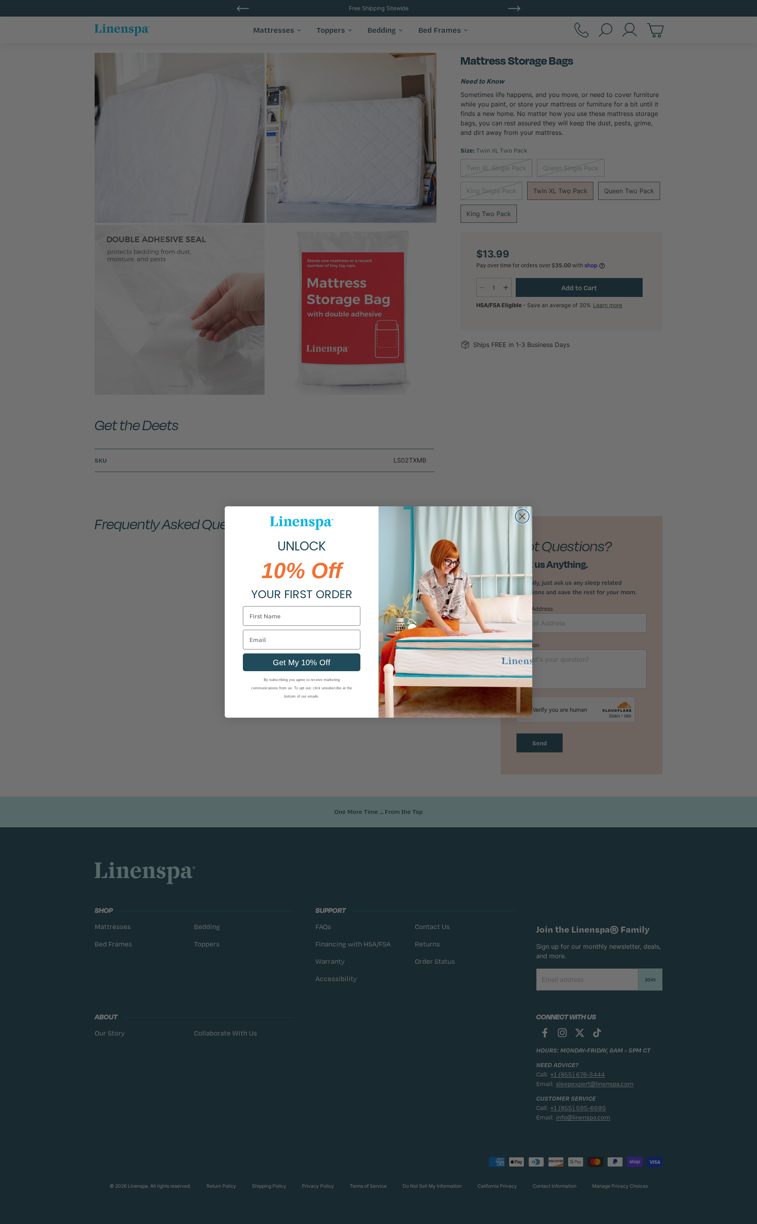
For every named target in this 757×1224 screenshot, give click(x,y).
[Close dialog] (522, 516)
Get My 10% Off (301, 662)
